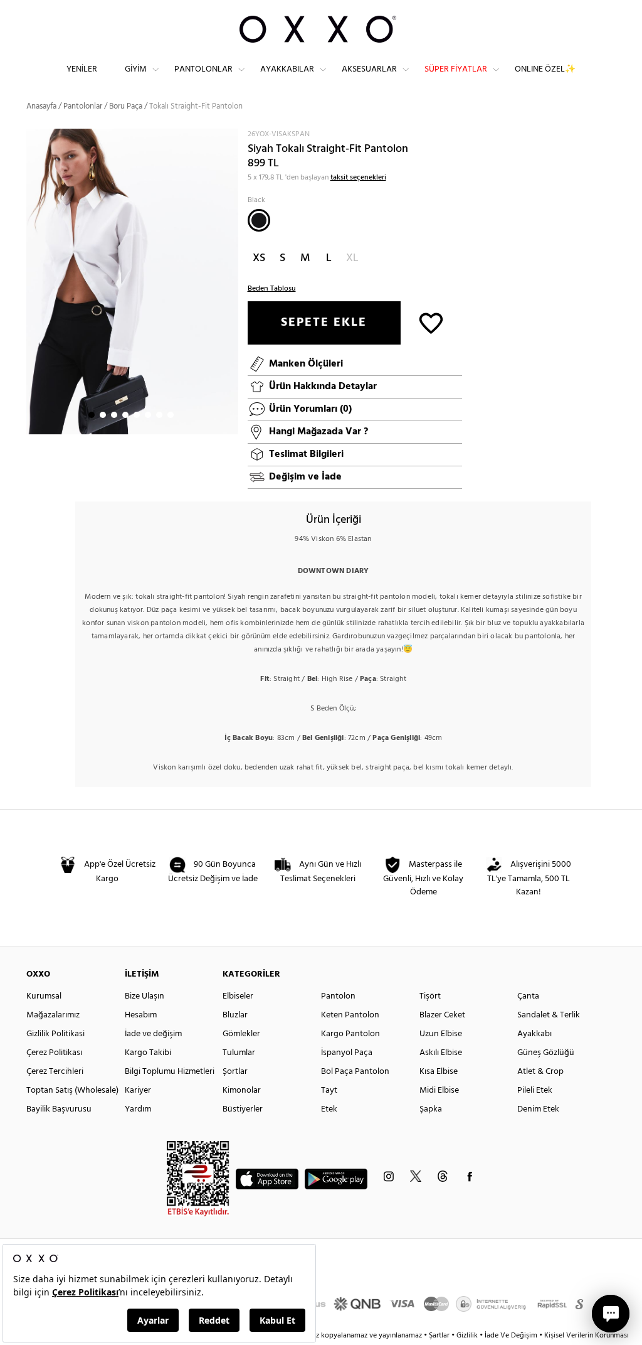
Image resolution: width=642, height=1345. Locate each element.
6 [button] (148, 415)
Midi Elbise (439, 1090)
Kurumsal (43, 996)
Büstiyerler (243, 1109)
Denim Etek (538, 1109)
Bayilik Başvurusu (59, 1109)
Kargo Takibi (148, 1053)
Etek (329, 1109)
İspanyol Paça (346, 1053)
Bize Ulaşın (144, 996)
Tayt (329, 1090)
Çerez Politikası (54, 1053)
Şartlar (440, 1335)
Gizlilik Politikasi (55, 1034)
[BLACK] (259, 220)
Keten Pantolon (350, 1015)
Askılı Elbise (440, 1053)
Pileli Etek (534, 1090)
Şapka (430, 1109)
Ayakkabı (534, 1034)
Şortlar (235, 1071)
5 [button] (137, 415)
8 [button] (170, 415)
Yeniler (81, 69)
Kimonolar (242, 1090)
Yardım (138, 1109)
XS (259, 258)
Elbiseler (238, 996)
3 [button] (114, 415)
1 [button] (91, 415)
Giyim (136, 69)
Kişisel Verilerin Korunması (586, 1335)
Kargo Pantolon (350, 1034)
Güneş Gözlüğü (545, 1053)
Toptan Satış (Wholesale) (72, 1090)
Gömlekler (241, 1034)
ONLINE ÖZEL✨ (545, 69)
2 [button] (103, 415)
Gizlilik (468, 1335)
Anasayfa (41, 106)
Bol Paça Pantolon (355, 1071)
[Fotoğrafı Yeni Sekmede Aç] (230, 136)
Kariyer (138, 1090)
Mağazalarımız (53, 1015)
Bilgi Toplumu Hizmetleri (169, 1071)
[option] (132, 282)
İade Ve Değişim (511, 1335)
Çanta (528, 996)
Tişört (430, 996)
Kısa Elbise (438, 1071)
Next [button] (32, 281)
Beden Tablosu (272, 288)
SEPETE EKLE (324, 323)
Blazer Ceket (442, 1015)
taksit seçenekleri (358, 177)
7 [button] (159, 415)
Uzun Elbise (440, 1034)
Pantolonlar (203, 69)
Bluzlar (235, 1015)
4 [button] (125, 415)
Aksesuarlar (369, 69)
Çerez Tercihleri (54, 1071)
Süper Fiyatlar (455, 69)
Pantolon (338, 996)
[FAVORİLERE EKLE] (431, 322)
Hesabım (141, 1015)
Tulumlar (239, 1053)
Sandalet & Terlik (548, 1015)
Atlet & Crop (540, 1071)
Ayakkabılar (287, 69)
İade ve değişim (153, 1034)
